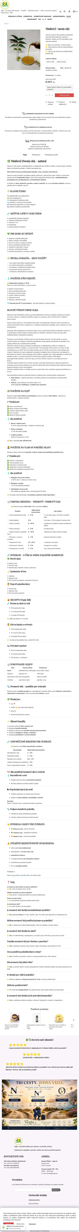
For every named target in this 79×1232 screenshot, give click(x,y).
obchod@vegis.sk (51, 1173)
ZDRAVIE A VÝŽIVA (15, 16)
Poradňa (23, 10)
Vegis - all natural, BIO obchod (10, 10)
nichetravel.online (34, 1200)
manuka (26, 568)
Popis (25, 155)
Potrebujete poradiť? (51, 155)
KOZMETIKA (27, 16)
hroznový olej (66, 520)
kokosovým (48, 532)
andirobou (48, 542)
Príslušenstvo (36, 155)
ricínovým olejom (61, 532)
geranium (21, 593)
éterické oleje (13, 568)
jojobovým (48, 523)
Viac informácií (15, 1220)
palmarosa (32, 568)
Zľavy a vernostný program (49, 10)
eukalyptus (23, 657)
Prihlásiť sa (55, 1190)
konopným (55, 523)
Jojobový (10, 674)
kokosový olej (13, 578)
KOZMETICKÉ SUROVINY (42, 16)
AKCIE (49, 19)
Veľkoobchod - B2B (6, 13)
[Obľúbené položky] (64, 11)
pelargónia (20, 580)
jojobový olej (13, 563)
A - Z (44, 19)
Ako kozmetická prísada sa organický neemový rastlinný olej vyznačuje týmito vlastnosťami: (36, 375)
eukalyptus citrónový (31, 580)
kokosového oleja (20, 629)
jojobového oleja (19, 608)
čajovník (20, 568)
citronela (14, 580)
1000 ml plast (61, 62)
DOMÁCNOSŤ (32, 19)
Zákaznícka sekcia (33, 10)
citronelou (55, 542)
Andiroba (10, 680)
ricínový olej (12, 589)
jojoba (58, 520)
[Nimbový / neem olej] (23, 50)
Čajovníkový (11, 677)
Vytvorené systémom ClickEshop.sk (39, 1231)
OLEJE (68, 16)
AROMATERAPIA (59, 16)
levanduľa (14, 593)
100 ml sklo (50, 62)
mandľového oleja (20, 650)
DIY (39, 19)
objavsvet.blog (33, 1203)
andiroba (11, 576)
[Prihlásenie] (69, 11)
